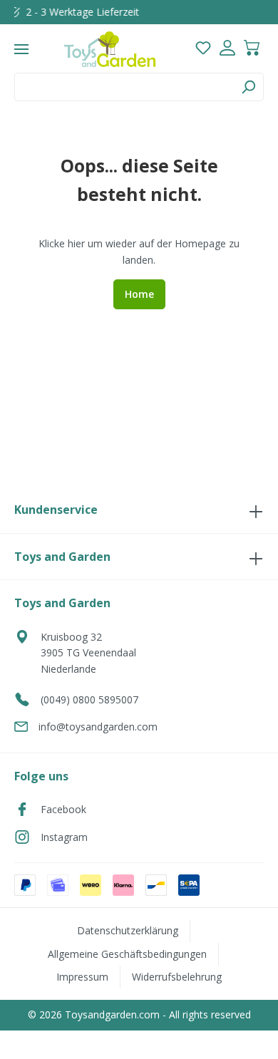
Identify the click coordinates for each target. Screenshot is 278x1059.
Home (139, 294)
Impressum (82, 976)
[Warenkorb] (252, 49)
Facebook (63, 809)
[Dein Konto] (227, 49)
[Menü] (21, 49)
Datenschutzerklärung (127, 930)
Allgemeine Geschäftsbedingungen (127, 954)
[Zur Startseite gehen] (110, 49)
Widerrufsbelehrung (177, 976)
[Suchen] (248, 87)
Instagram (64, 837)
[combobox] (124, 87)
